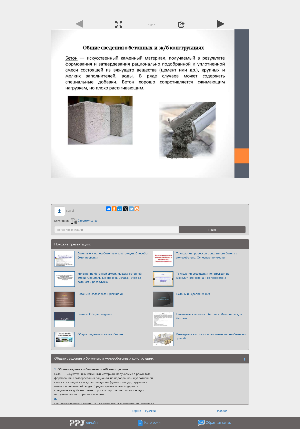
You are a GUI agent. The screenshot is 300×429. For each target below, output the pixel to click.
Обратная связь (218, 422)
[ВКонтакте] (108, 208)
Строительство (88, 220)
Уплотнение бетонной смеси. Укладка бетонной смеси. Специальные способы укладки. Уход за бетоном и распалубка (110, 277)
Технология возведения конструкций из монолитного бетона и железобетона (202, 275)
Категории (152, 422)
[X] (125, 208)
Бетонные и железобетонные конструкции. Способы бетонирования (113, 255)
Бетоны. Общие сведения (95, 314)
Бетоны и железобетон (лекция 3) (100, 294)
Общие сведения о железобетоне (100, 334)
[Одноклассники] (114, 208)
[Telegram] (131, 208)
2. (55, 399)
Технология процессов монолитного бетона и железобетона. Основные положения (207, 255)
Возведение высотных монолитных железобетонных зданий (211, 336)
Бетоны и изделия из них (193, 294)
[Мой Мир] (119, 208)
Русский (150, 411)
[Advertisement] (150, 9)
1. (55, 369)
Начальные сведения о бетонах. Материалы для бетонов (209, 316)
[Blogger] (136, 208)
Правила (221, 411)
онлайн (92, 422)
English (136, 411)
